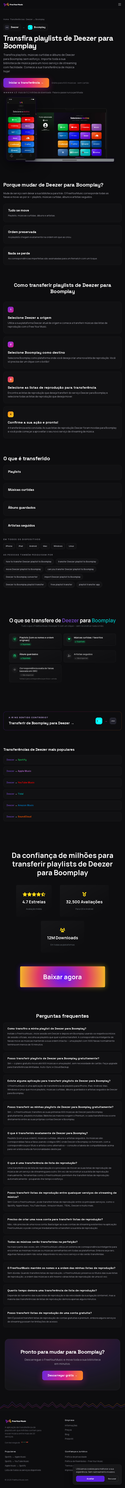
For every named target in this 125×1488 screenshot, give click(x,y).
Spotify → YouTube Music (17, 1461)
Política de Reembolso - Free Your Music (84, 1461)
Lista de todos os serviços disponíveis (23, 1470)
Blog (67, 1434)
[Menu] (119, 4)
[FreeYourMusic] (13, 4)
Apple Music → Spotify (15, 1465)
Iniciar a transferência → (26, 83)
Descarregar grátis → (62, 1375)
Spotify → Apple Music (15, 1456)
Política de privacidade (76, 1456)
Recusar (112, 1478)
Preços (68, 1430)
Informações (71, 1425)
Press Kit (69, 1438)
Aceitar (90, 1478)
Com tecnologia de (12, 1442)
